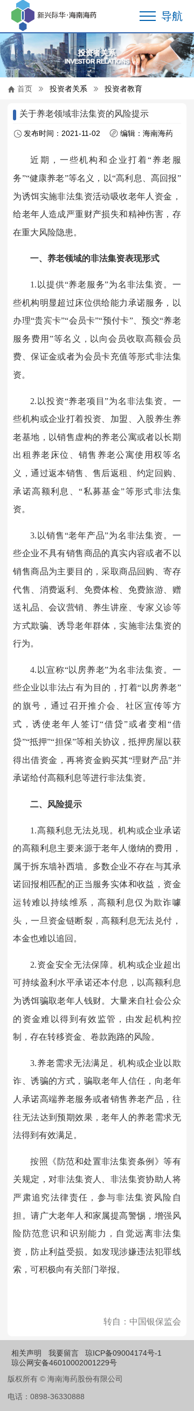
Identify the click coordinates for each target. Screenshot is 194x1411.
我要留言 (63, 1353)
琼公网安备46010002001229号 (64, 1362)
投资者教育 (123, 88)
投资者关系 (68, 88)
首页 (24, 88)
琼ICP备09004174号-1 (123, 1353)
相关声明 (26, 1353)
